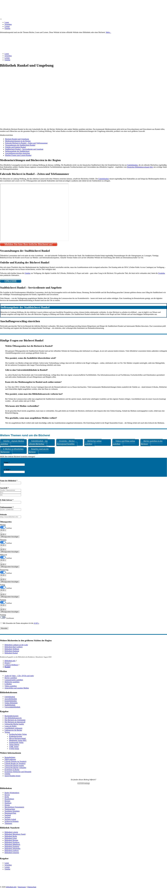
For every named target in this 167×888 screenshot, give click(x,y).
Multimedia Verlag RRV (18, 740)
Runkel (7, 667)
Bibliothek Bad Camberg (13, 647)
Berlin (7, 797)
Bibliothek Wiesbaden (12, 848)
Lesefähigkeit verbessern (13, 728)
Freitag (2, 585)
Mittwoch (3, 555)
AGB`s (36, 623)
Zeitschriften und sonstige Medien (17, 688)
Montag (3, 525)
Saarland (8, 815)
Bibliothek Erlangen (12, 853)
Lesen (7, 22)
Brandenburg (9, 799)
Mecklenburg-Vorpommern (14, 807)
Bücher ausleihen (11, 678)
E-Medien (8, 684)
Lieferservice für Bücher (13, 730)
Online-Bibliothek (11, 703)
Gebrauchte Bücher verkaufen (15, 768)
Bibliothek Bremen (11, 840)
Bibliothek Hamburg (12, 842)
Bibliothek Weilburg (12, 649)
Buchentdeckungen (11, 716)
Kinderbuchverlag (15, 736)
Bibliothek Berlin (11, 836)
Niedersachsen (10, 809)
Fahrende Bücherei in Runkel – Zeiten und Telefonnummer (26, 143)
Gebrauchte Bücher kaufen (14, 724)
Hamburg (8, 803)
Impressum (22, 887)
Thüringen (8, 823)
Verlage (7, 732)
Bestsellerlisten (10, 757)
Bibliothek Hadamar (12, 651)
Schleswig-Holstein (12, 821)
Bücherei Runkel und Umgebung (17, 139)
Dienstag (3, 540)
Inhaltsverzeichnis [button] (6, 135)
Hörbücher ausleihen (12, 682)
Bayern (7, 795)
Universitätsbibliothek (12, 707)
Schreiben (8, 24)
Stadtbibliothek (10, 705)
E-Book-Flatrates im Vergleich (15, 761)
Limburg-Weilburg (11, 665)
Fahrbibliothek (132, 165)
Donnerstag (4, 570)
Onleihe (7, 28)
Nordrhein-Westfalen (12, 811)
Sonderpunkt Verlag (16, 742)
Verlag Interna (14, 744)
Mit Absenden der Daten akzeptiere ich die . (20, 623)
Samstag (3, 600)
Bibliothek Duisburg (12, 846)
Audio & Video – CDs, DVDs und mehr (19, 676)
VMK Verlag (14, 747)
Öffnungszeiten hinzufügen (10, 537)
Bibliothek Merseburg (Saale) (15, 834)
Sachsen (7, 817)
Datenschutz (31, 887)
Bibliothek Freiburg (12, 851)
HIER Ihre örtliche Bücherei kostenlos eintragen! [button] (17, 457)
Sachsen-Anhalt (10, 819)
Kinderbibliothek (11, 701)
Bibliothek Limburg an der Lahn (16, 645)
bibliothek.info (11, 887)
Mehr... (108, 32)
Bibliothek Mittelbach (12, 844)
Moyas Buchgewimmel (17, 738)
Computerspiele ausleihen (14, 680)
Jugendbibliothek (11, 699)
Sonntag (3, 615)
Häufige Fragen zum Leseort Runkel (18, 155)
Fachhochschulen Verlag (18, 734)
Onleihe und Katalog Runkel (15, 147)
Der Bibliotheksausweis (13, 718)
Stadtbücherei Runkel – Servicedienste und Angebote (24, 149)
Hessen (7, 663)
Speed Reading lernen (12, 776)
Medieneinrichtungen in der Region (18, 141)
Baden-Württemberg (12, 793)
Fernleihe (161, 273)
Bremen (7, 801)
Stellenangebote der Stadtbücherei (17, 151)
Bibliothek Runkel (11, 653)
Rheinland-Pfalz (10, 813)
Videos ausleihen (11, 686)
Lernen (7, 26)
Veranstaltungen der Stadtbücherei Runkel (20, 145)
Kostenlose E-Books (12, 770)
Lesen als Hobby (11, 726)
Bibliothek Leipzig (11, 832)
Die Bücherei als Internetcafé (15, 722)
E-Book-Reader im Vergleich (15, 763)
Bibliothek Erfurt (11, 838)
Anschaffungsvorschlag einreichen (17, 153)
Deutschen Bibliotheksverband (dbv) (140, 167)
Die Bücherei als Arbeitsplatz (15, 720)
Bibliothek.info (10, 661)
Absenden (4, 628)
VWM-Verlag (14, 749)
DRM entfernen (10, 759)
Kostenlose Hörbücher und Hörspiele (18, 772)
